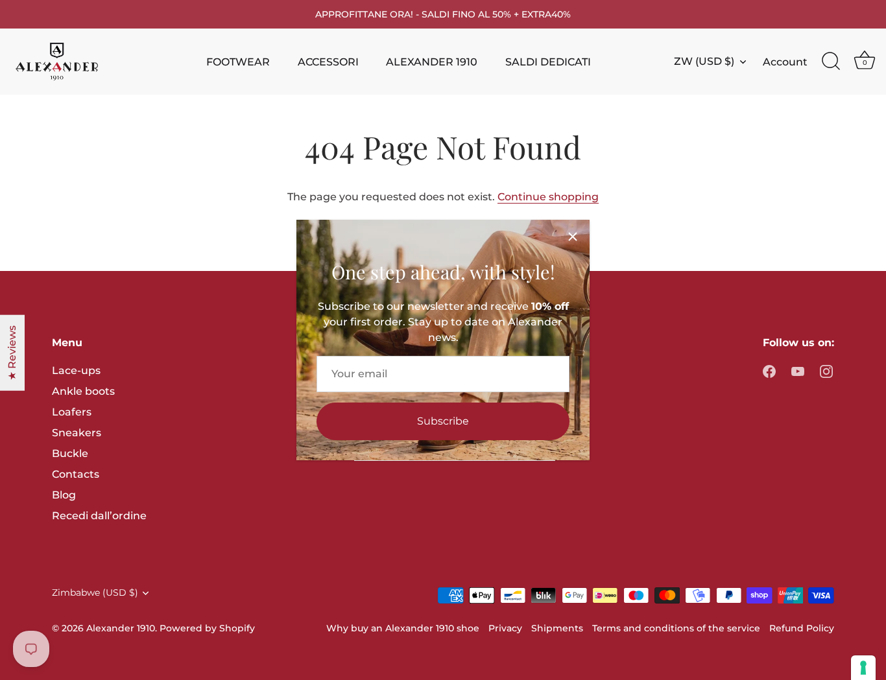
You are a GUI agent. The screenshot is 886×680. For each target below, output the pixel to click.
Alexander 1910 (120, 628)
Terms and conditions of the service (676, 628)
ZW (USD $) (704, 60)
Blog (64, 495)
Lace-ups (76, 370)
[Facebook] (769, 370)
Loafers (71, 412)
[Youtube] (797, 370)
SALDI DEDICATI (548, 61)
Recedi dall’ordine (99, 516)
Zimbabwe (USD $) (95, 592)
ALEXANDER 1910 (431, 61)
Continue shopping (548, 197)
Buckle (70, 453)
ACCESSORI (328, 61)
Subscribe (443, 421)
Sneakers (76, 433)
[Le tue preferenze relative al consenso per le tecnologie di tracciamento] (863, 667)
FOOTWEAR (238, 61)
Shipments (557, 628)
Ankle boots (83, 391)
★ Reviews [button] (12, 352)
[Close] (572, 236)
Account (785, 61)
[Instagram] (826, 370)
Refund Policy (801, 628)
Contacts (75, 474)
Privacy (505, 628)
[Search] (831, 61)
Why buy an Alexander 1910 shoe (402, 628)
